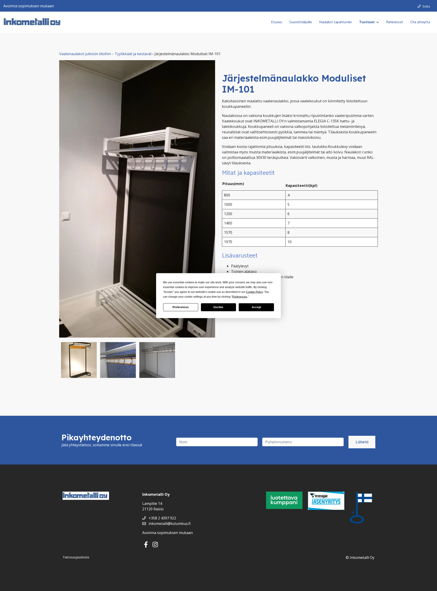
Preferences (181, 307)
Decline (218, 307)
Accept (256, 307)
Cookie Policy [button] (254, 291)
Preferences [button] (239, 296)
